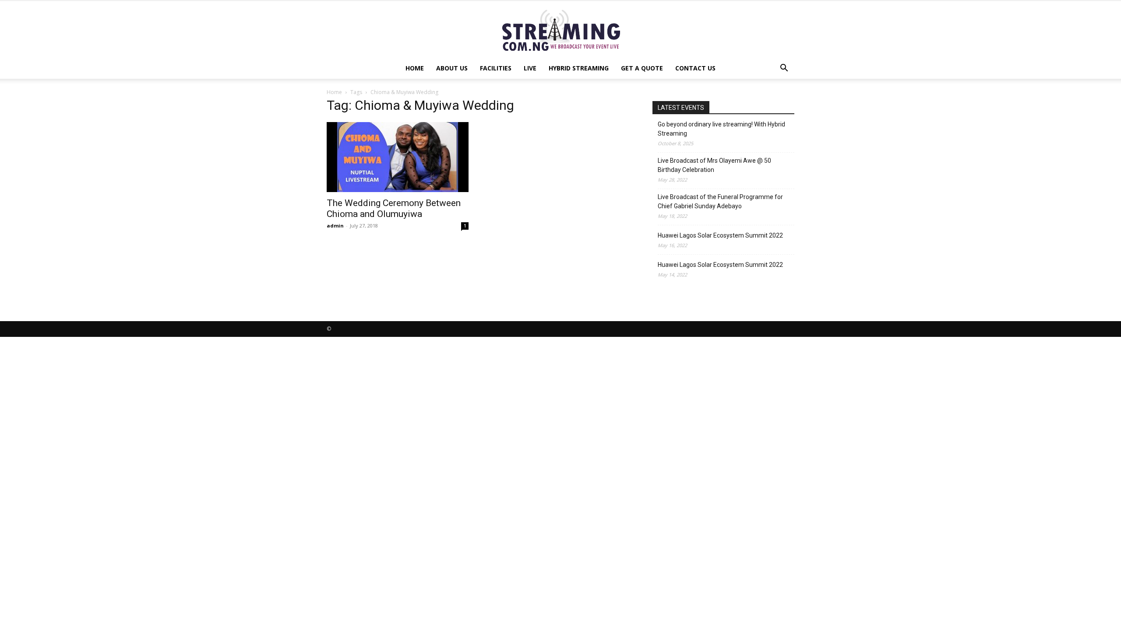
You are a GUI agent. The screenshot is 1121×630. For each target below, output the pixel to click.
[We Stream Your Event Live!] (560, 30)
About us (452, 68)
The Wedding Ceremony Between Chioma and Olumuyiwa (394, 208)
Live (530, 68)
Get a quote (642, 68)
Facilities (495, 68)
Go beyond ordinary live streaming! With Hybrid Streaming (721, 129)
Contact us (695, 68)
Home (414, 68)
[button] (783, 69)
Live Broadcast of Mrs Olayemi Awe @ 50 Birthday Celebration (714, 165)
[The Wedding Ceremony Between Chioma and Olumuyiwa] (398, 157)
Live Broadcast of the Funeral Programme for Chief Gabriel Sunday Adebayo (720, 201)
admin (335, 225)
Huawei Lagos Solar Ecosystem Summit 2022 (720, 235)
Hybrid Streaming (579, 68)
